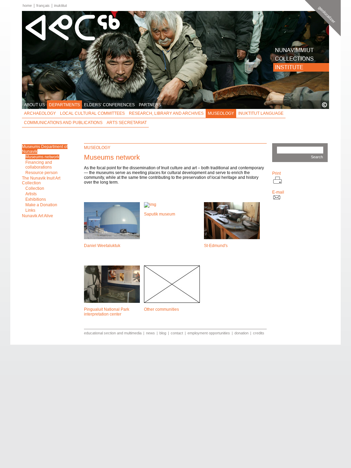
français (43, 5)
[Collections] (301, 58)
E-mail (278, 192)
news (150, 333)
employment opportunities (208, 333)
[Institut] (301, 67)
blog (162, 333)
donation (241, 333)
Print (276, 173)
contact (177, 333)
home (27, 5)
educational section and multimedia (113, 333)
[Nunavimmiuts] (301, 50)
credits (258, 333)
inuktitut (60, 5)
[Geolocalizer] (323, 18)
